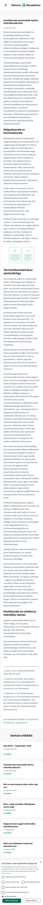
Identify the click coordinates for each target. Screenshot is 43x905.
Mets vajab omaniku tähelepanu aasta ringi (19, 805)
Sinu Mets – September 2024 (17, 745)
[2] (30, 242)
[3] (11, 369)
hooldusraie (8, 722)
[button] (21, 896)
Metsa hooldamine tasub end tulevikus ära (17, 845)
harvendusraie (31, 719)
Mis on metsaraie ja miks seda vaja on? (20, 785)
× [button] (40, 862)
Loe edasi (7, 754)
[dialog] (21, 882)
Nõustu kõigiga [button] (12, 901)
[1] (19, 63)
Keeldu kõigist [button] (31, 901)
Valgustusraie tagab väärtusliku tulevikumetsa (19, 825)
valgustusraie (21, 722)
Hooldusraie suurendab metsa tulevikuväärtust (18, 766)
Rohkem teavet (6, 873)
